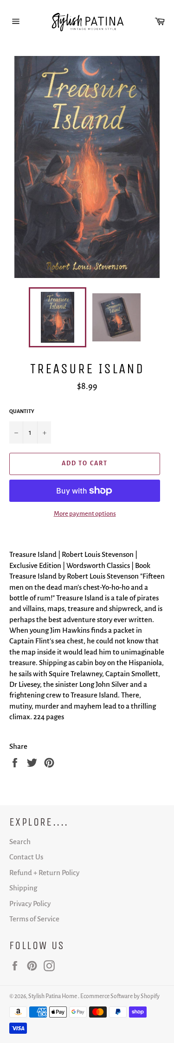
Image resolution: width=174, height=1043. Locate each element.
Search (20, 842)
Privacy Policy (30, 903)
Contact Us (26, 857)
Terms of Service (34, 919)
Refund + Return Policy (44, 872)
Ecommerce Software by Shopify (120, 996)
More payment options (85, 513)
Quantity (21, 411)
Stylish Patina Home (53, 996)
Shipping (23, 888)
